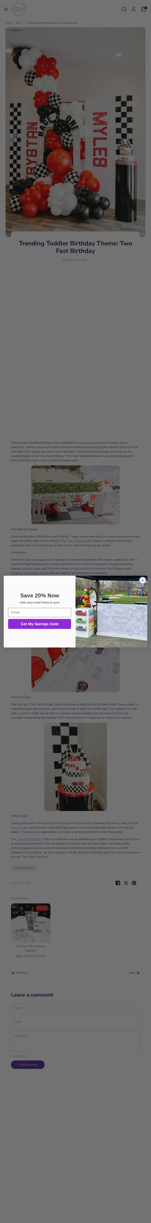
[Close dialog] (142, 580)
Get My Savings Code (40, 624)
